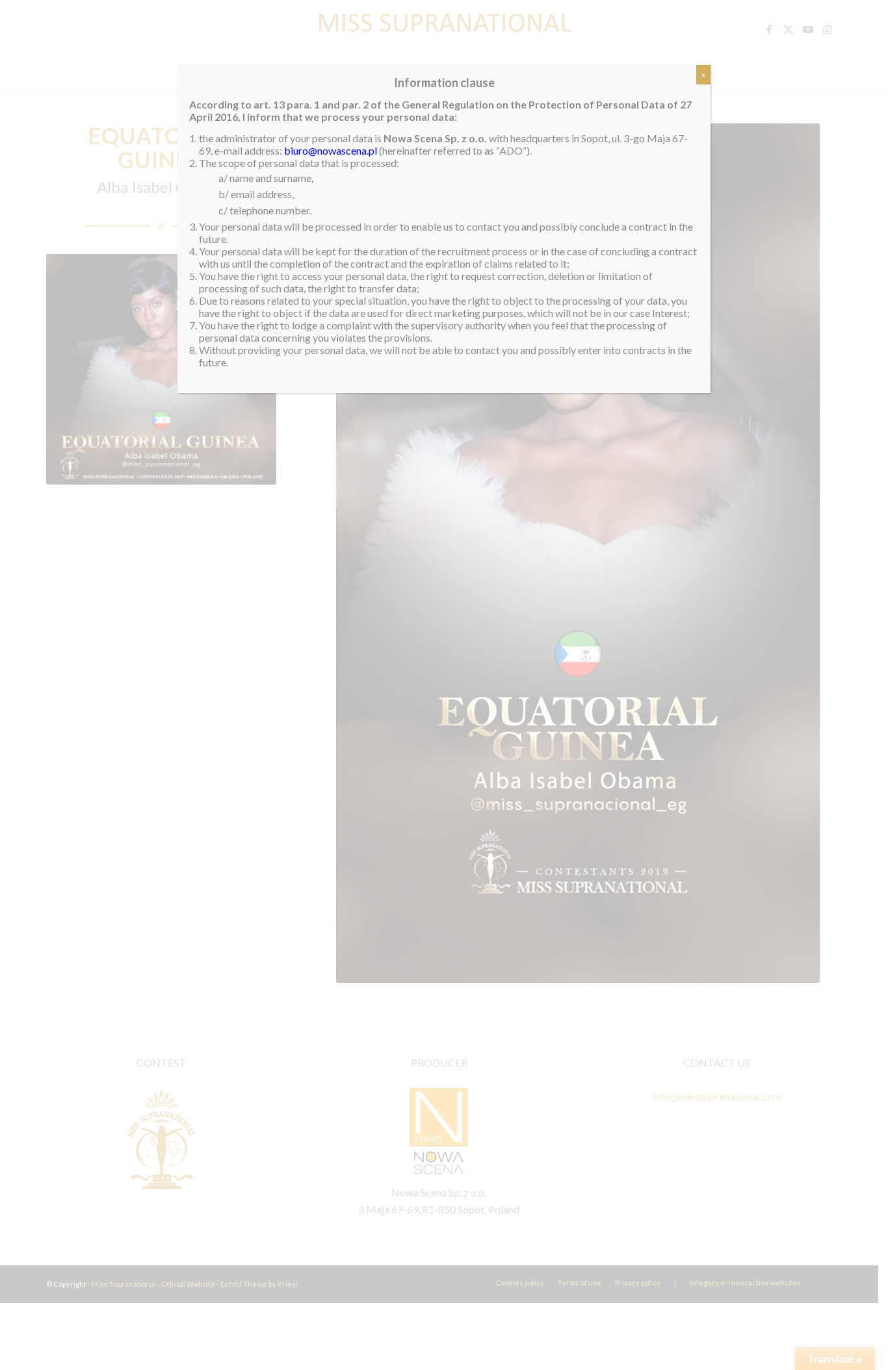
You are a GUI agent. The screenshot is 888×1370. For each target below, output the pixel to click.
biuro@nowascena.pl (330, 150)
